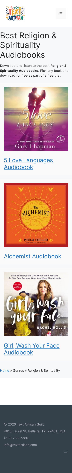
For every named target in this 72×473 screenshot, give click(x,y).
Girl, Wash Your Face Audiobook (32, 349)
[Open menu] (66, 451)
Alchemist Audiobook (32, 256)
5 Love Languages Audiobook (28, 163)
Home (4, 370)
